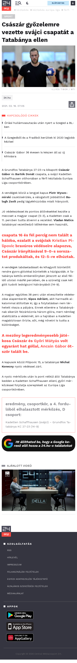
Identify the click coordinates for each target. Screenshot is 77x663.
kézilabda (22, 9)
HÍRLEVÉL (12, 557)
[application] (38, 490)
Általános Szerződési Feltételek (27, 586)
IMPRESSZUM (14, 564)
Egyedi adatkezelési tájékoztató (27, 579)
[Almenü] (18, 3)
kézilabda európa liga (46, 9)
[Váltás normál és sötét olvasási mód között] (27, 3)
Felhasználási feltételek (23, 572)
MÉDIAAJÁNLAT (15, 593)
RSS (9, 550)
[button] (72, 9)
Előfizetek (58, 3)
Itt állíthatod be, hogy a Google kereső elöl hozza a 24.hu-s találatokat (43, 443)
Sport (8, 16)
